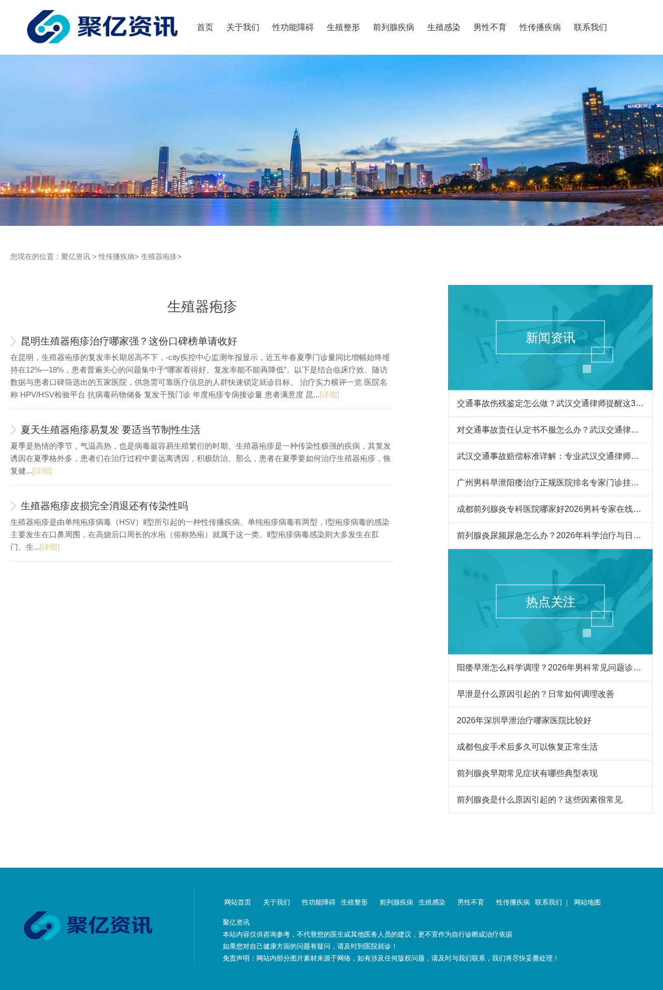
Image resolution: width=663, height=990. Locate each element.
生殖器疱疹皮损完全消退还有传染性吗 (104, 505)
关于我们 (243, 27)
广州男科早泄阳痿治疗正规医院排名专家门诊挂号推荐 (550, 482)
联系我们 (590, 27)
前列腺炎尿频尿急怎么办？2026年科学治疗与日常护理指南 (550, 535)
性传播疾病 (540, 27)
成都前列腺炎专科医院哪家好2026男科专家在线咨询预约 (550, 509)
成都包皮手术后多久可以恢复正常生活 (527, 746)
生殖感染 (443, 27)
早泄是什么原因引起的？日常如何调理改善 (535, 694)
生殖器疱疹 (159, 256)
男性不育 (490, 27)
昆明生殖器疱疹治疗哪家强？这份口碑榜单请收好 (129, 341)
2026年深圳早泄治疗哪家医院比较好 (524, 720)
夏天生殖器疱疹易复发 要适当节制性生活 (110, 429)
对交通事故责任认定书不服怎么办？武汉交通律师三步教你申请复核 (550, 429)
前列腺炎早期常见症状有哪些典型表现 (527, 773)
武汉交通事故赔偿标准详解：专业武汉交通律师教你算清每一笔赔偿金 (550, 456)
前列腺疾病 (393, 27)
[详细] (329, 394)
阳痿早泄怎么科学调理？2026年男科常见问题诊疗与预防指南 (550, 667)
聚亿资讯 (75, 256)
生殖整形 (343, 27)
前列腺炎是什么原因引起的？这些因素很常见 (540, 799)
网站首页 (237, 902)
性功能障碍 (293, 27)
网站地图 (587, 902)
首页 (205, 27)
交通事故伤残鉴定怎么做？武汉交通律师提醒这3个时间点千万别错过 (550, 403)
